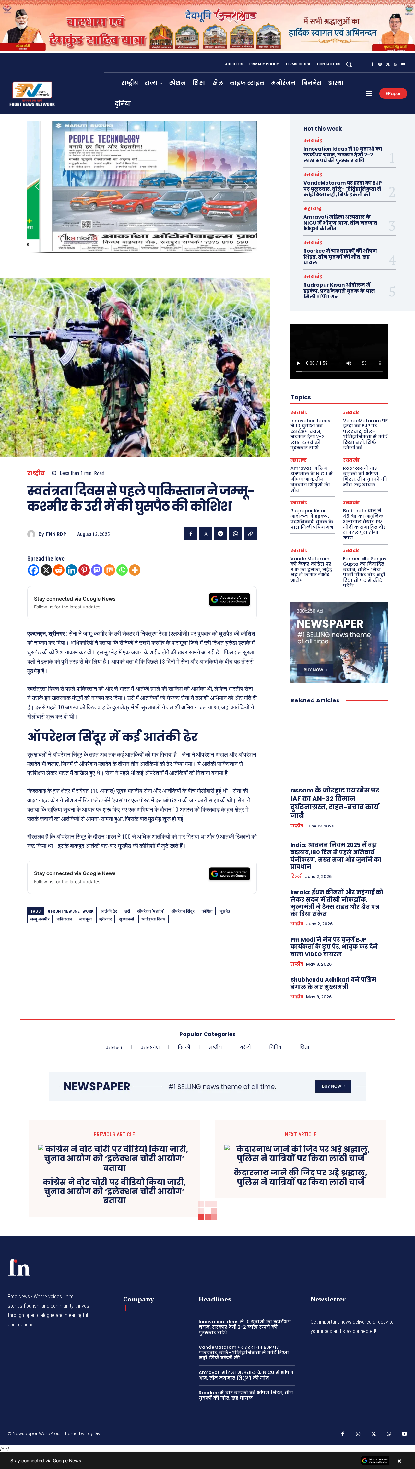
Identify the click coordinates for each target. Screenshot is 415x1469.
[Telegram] (220, 533)
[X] (388, 64)
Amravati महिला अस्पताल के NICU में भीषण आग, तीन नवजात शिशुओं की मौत (340, 223)
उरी (127, 911)
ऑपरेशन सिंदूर (183, 911)
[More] (134, 570)
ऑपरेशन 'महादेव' (150, 911)
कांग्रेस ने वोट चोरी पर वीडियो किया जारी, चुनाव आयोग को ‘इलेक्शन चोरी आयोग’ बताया (114, 1192)
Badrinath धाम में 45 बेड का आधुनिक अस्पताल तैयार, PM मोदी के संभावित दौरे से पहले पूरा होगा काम (364, 524)
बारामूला (85, 919)
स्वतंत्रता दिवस (153, 919)
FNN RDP (56, 534)
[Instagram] (380, 64)
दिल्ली (296, 876)
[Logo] (19, 1267)
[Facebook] (372, 64)
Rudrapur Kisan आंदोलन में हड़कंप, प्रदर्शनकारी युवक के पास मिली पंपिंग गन (339, 291)
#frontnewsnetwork (71, 911)
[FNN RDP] (33, 534)
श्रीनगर (105, 919)
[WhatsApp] (395, 64)
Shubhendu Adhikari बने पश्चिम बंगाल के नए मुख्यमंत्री (333, 983)
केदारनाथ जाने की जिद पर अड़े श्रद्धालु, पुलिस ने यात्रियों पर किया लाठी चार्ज (300, 1177)
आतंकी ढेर (109, 911)
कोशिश (207, 911)
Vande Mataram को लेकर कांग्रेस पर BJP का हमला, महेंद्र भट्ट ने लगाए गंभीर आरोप (311, 569)
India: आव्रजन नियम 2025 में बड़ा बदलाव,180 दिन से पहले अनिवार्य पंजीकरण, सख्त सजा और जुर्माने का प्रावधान (335, 855)
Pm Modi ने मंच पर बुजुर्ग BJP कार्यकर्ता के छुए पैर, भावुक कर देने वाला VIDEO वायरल (334, 947)
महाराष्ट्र (312, 208)
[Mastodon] (96, 570)
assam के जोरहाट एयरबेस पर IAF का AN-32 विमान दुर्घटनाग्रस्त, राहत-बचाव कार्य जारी (334, 803)
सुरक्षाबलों (126, 919)
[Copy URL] (250, 533)
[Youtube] (403, 64)
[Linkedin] (71, 570)
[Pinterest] (84, 570)
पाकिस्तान (64, 919)
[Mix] (109, 570)
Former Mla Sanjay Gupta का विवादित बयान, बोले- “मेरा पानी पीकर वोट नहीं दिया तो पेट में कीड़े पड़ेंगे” (364, 572)
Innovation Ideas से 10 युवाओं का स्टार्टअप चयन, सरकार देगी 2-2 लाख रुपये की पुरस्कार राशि (342, 154)
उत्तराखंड (312, 140)
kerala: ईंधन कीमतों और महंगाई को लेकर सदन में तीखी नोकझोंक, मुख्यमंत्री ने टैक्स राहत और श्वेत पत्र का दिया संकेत (336, 903)
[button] (349, 64)
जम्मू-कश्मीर (40, 919)
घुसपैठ (225, 911)
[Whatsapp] (122, 570)
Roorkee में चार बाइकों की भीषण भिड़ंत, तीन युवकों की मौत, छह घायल (340, 257)
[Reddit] (59, 570)
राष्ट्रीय (36, 473)
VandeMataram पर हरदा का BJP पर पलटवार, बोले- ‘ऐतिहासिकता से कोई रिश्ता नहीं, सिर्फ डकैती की (342, 188)
